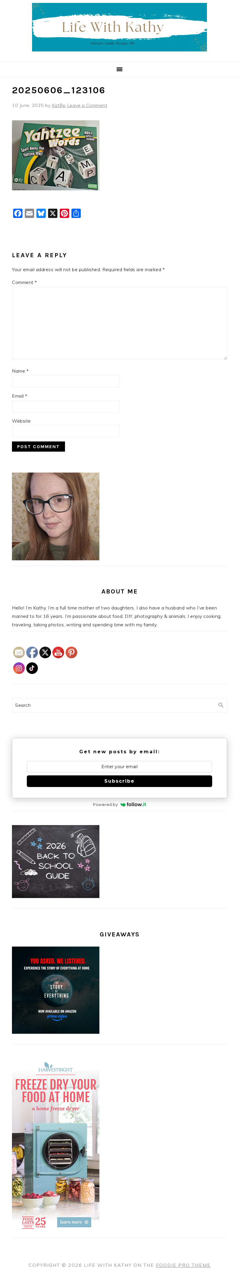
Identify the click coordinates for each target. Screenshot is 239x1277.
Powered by (105, 804)
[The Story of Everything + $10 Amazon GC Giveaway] (55, 1032)
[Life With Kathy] (119, 55)
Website (21, 421)
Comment (24, 282)
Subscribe (119, 781)
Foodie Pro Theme (183, 1265)
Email (19, 396)
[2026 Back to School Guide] (55, 896)
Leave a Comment (87, 105)
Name (20, 371)
